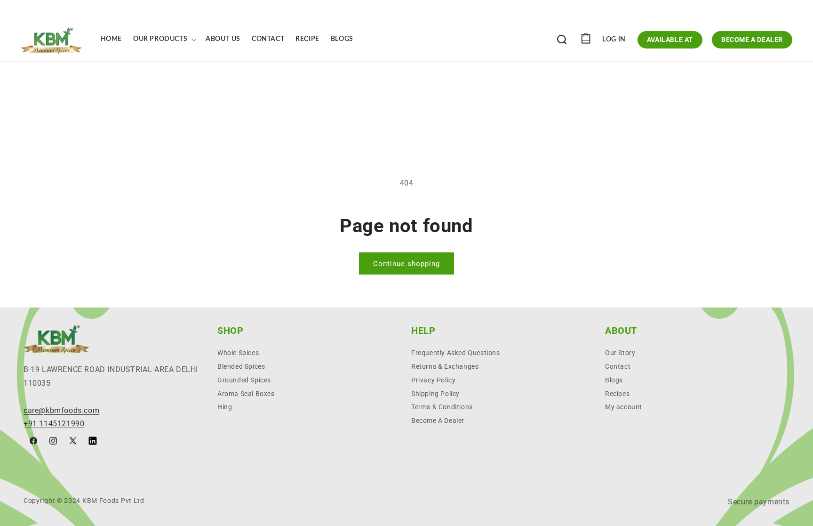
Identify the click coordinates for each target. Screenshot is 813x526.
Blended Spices (241, 366)
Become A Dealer (437, 420)
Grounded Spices (244, 380)
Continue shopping (406, 263)
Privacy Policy (433, 380)
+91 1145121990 (54, 423)
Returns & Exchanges (444, 366)
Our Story (620, 352)
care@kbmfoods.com (61, 410)
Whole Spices (238, 352)
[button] (164, 39)
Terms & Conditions (442, 407)
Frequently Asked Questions (455, 352)
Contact (617, 366)
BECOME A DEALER (752, 39)
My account (623, 407)
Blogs (614, 380)
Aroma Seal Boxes (246, 393)
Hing (224, 407)
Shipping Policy (435, 393)
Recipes (617, 393)
